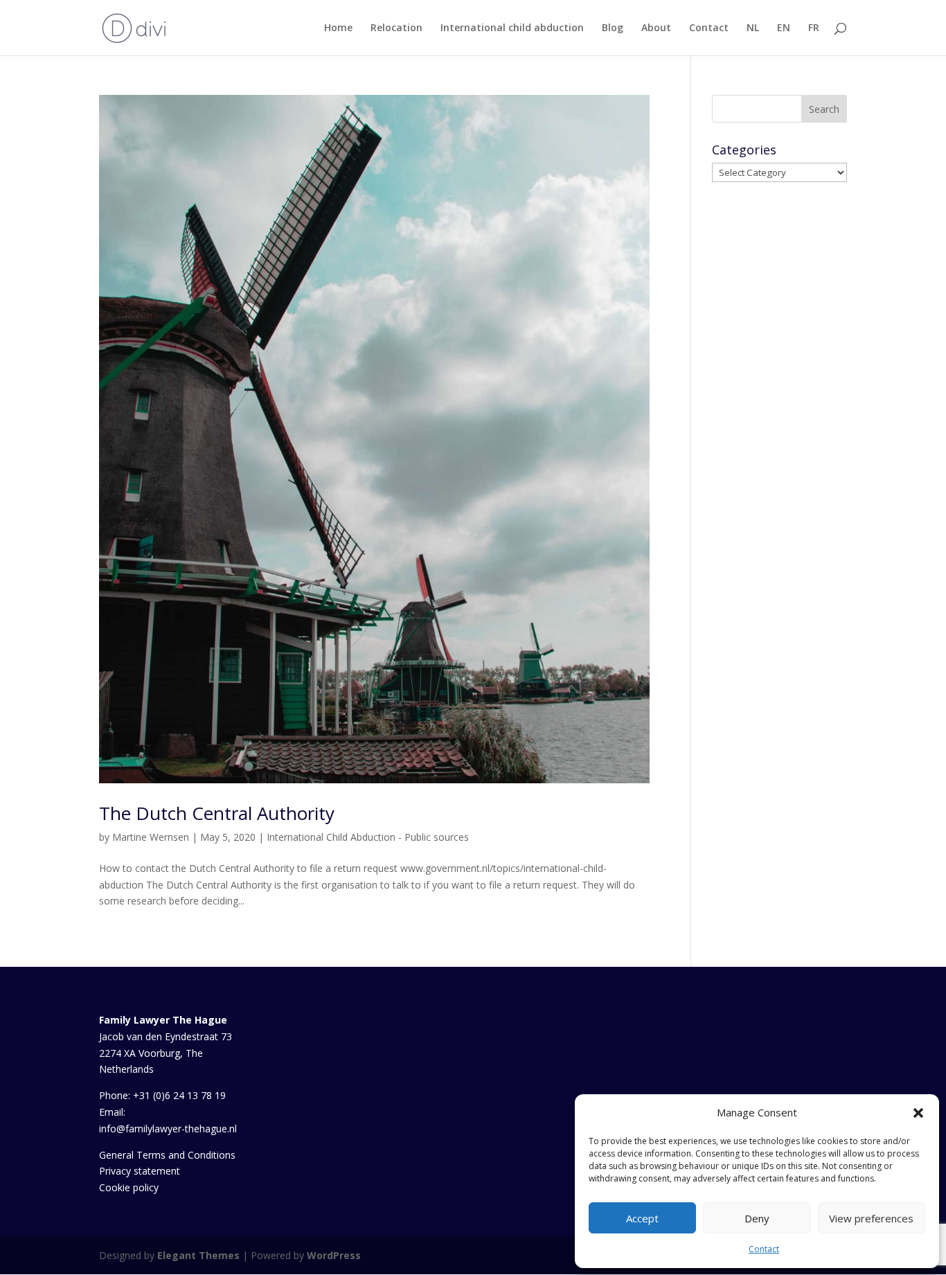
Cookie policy (129, 1187)
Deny (756, 1218)
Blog (612, 28)
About (656, 28)
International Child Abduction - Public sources (368, 837)
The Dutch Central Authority (216, 813)
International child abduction (512, 28)
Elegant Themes (198, 1255)
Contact (764, 1249)
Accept (642, 1218)
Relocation (396, 28)
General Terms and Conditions (167, 1154)
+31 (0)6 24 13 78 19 (179, 1095)
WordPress (334, 1255)
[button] (918, 1113)
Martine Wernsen (150, 837)
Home (338, 28)
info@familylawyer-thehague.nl (168, 1128)
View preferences (871, 1218)
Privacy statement (139, 1170)
